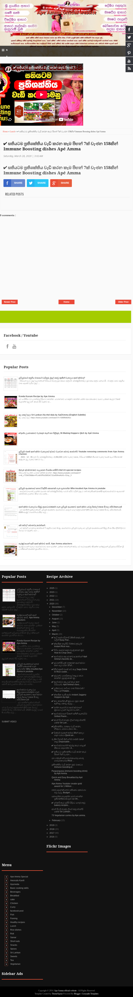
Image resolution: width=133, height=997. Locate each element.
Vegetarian (15, 964)
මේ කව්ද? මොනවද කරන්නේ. (32, 525)
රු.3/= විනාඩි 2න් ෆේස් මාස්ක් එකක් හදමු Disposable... (68, 740)
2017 (52, 833)
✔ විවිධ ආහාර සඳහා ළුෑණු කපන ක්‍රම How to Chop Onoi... (68, 651)
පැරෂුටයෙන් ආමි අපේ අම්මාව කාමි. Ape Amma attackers (45, 543)
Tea (12, 960)
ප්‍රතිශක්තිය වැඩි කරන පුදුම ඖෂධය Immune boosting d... (67, 765)
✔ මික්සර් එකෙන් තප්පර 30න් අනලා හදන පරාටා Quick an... (68, 734)
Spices (13, 949)
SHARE (18, 182)
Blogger (77, 994)
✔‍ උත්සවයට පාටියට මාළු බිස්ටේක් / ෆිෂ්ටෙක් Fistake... (68, 689)
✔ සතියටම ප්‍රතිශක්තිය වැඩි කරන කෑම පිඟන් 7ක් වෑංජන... (69, 753)
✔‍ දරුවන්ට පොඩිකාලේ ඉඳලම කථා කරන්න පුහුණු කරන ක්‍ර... (67, 677)
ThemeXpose (57, 994)
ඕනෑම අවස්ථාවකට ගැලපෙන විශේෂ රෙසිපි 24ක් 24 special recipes (50, 470)
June (54, 622)
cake (12, 899)
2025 (52, 588)
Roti (12, 933)
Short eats (15, 941)
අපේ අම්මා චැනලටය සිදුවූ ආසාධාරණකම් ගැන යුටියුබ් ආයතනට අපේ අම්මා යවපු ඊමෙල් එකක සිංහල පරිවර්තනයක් (70, 507)
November (57, 611)
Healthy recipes (17, 922)
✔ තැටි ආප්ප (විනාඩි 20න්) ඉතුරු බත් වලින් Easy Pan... (68, 638)
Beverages (15, 892)
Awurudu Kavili (17, 880)
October (56, 615)
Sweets (13, 956)
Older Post (123, 302)
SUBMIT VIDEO (9, 721)
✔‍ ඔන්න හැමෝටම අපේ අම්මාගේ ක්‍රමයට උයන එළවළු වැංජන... (67, 708)
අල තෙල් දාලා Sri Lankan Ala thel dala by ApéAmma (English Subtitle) (52, 415)
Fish (12, 914)
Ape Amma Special (19, 876)
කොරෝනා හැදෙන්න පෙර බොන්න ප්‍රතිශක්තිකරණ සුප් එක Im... (67, 797)
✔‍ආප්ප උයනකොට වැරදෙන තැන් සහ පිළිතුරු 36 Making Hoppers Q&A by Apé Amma (59, 433)
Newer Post (9, 302)
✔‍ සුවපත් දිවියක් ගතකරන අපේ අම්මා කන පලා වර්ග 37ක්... (68, 664)
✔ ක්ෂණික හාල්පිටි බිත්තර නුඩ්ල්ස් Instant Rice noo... (67, 645)
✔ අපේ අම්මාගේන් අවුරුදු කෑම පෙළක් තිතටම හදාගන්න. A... (69, 746)
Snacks (13, 945)
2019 (52, 825)
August (55, 619)
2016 (52, 837)
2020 (52, 604)
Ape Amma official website (66, 12)
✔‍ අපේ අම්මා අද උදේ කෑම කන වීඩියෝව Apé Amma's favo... (66, 683)
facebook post (16, 911)
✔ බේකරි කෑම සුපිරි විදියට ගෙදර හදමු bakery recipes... (68, 804)
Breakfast (14, 895)
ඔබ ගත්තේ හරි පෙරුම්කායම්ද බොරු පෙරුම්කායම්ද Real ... (68, 759)
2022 (52, 596)
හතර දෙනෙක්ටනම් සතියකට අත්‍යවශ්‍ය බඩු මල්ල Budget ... (69, 791)
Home (5, 131)
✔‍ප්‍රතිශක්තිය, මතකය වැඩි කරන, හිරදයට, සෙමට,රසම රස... (66, 727)
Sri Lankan (15, 952)
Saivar (13, 937)
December (57, 607)
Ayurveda (14, 884)
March (55, 634)
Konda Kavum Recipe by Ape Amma (37, 396)
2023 (52, 592)
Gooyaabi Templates (90, 994)
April (54, 630)
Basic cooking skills (19, 888)
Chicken (14, 903)
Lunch (13, 131)
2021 (52, 600)
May (54, 626)
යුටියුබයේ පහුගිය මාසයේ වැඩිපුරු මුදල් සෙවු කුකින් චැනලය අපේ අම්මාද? (52, 378)
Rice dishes (15, 930)
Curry (12, 907)
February (56, 820)
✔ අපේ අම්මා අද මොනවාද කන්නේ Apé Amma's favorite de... (69, 657)
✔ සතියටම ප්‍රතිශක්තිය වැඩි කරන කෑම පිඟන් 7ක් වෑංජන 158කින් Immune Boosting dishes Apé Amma (60, 146)
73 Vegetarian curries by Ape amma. (69, 815)
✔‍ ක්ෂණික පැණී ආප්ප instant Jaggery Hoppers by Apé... (69, 695)
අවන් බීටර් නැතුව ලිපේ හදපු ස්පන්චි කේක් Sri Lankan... (67, 810)
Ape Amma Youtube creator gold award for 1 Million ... (67, 784)
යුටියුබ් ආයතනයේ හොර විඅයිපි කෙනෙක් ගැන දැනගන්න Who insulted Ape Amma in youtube (62, 488)
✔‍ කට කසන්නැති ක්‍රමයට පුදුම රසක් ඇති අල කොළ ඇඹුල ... (68, 702)
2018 (52, 829)
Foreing (13, 918)
